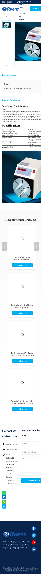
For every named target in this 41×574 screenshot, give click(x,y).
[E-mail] (7, 508)
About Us (21, 8)
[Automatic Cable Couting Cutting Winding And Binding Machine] (22, 382)
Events (21, 19)
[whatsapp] (7, 494)
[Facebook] (33, 528)
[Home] (10, 9)
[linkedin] (33, 549)
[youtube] (33, 542)
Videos (21, 4)
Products (22, 2)
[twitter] (33, 535)
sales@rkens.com (11, 449)
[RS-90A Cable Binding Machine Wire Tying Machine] (22, 286)
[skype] (7, 499)
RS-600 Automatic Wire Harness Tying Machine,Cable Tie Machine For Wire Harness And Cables (22, 355)
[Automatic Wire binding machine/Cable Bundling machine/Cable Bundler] (22, 238)
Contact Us (22, 14)
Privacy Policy (7, 568)
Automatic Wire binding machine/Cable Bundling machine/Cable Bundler (22, 259)
